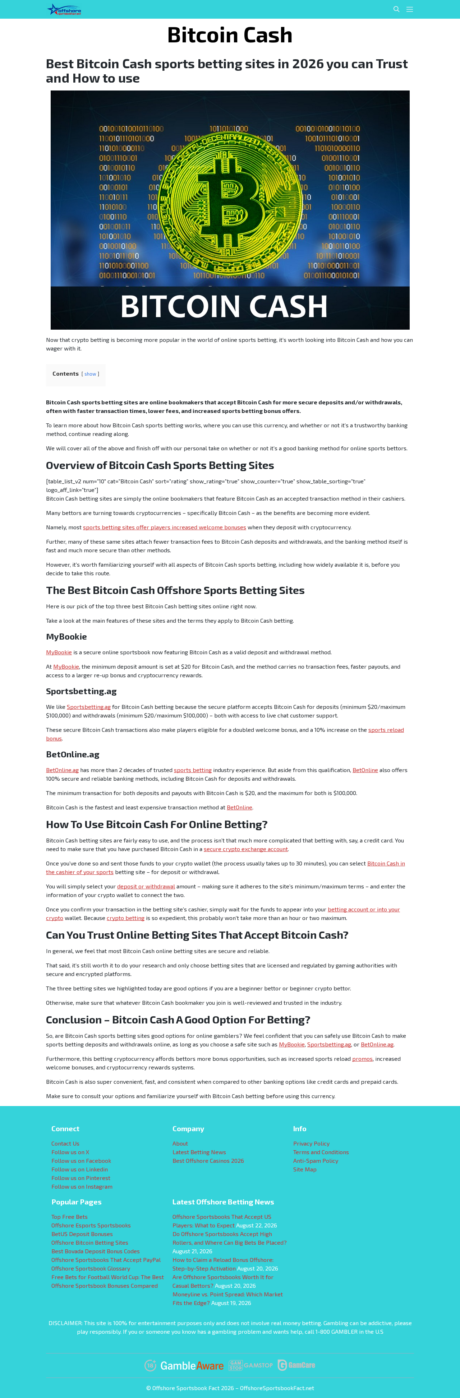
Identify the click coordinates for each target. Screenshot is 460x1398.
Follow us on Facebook (81, 1160)
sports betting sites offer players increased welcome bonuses (164, 527)
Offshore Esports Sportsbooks (91, 1225)
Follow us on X (70, 1151)
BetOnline (365, 769)
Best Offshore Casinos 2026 (208, 1160)
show (90, 374)
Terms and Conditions (321, 1151)
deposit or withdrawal (146, 886)
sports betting (193, 769)
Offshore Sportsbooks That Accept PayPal (106, 1259)
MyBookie (59, 652)
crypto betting (125, 917)
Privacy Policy (311, 1143)
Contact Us (65, 1143)
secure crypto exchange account (246, 848)
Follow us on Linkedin (79, 1169)
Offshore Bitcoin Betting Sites (89, 1242)
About (180, 1143)
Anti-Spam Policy (315, 1160)
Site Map (305, 1169)
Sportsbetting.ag (89, 706)
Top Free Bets (69, 1216)
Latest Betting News (199, 1151)
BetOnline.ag (62, 769)
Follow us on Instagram (81, 1186)
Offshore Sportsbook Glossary (90, 1268)
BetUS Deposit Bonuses (82, 1233)
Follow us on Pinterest (80, 1177)
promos (362, 1058)
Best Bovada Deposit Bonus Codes (95, 1251)
